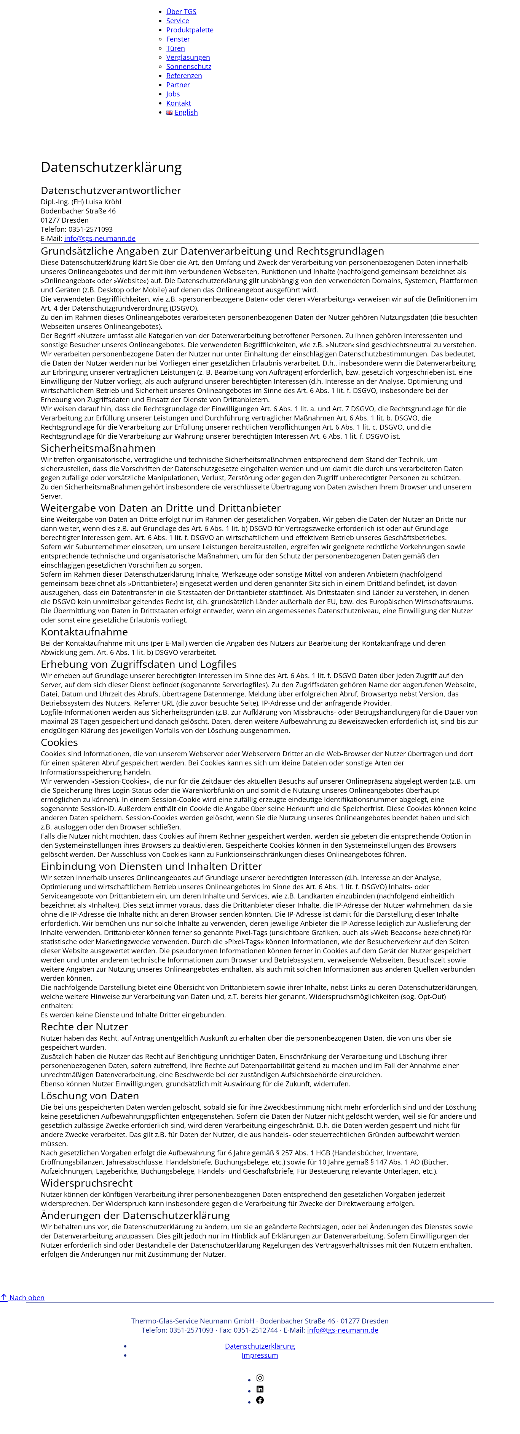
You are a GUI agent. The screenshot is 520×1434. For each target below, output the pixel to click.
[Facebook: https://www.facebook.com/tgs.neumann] (260, 1402)
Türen (175, 48)
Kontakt (178, 102)
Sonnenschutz (188, 66)
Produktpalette (190, 29)
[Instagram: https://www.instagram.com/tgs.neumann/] (260, 1379)
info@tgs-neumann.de (100, 238)
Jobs (173, 93)
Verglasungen (188, 57)
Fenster (178, 38)
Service (177, 20)
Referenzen (184, 75)
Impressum (260, 1355)
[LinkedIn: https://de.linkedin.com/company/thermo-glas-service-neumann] (260, 1391)
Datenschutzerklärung (260, 1346)
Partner (178, 84)
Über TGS (181, 11)
